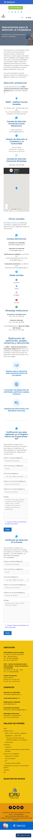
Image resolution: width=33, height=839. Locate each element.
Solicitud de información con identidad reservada (16, 410)
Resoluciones (9, 742)
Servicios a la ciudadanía (11, 753)
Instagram (16, 295)
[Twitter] (12, 12)
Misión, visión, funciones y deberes (15, 733)
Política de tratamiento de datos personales (14, 818)
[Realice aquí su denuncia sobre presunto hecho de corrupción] (16, 365)
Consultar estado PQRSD (12, 763)
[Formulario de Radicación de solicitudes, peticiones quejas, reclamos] (16, 384)
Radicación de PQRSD (12, 756)
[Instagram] (18, 12)
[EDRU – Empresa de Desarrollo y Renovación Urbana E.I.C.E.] (3, 16)
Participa (6, 770)
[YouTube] (15, 12)
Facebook (16, 282)
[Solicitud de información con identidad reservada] (16, 403)
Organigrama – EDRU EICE (13, 735)
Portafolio (7, 744)
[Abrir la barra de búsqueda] (22, 17)
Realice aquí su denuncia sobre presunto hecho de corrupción (16, 373)
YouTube (16, 302)
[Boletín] (21, 12)
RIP (6, 761)
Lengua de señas (25, 835)
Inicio (10, 34)
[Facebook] (9, 12)
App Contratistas (10, 758)
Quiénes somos (8, 731)
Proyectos (8, 747)
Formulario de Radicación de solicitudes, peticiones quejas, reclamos (16, 392)
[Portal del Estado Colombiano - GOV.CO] (9, 2)
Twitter (16, 288)
